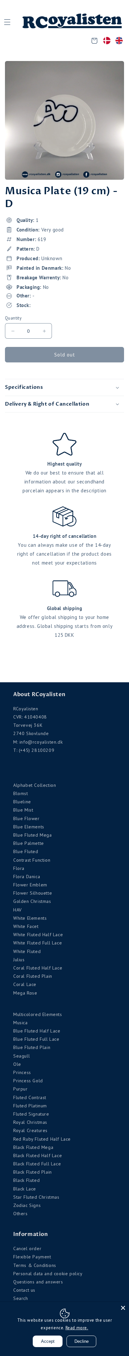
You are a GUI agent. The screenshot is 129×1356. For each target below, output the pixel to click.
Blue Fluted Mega (32, 835)
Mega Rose (25, 993)
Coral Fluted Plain (32, 976)
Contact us (24, 1290)
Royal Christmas (30, 1122)
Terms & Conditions (34, 1265)
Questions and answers (38, 1282)
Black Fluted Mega (33, 1147)
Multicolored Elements (37, 1014)
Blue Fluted (25, 851)
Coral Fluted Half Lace (37, 968)
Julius (19, 960)
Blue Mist (23, 810)
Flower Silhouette (32, 893)
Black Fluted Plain (32, 1172)
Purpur (20, 1089)
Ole (17, 1064)
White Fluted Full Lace (37, 943)
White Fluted (27, 951)
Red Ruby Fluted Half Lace (42, 1139)
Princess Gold (28, 1081)
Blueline (22, 802)
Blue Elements (28, 827)
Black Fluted (26, 1180)
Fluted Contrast (29, 1097)
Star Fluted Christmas (36, 1197)
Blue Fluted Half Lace (37, 1031)
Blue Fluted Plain (31, 1047)
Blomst (20, 793)
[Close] (123, 1308)
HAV (17, 910)
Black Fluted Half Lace (37, 1155)
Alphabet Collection (34, 785)
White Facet (26, 926)
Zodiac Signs (27, 1205)
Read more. (76, 1328)
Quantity (13, 318)
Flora (18, 868)
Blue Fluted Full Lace (36, 1039)
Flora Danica (26, 876)
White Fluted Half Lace (38, 935)
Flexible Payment (32, 1257)
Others (20, 1214)
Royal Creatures (30, 1130)
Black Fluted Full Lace (37, 1164)
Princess (22, 1072)
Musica (20, 1023)
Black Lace (24, 1189)
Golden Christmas (32, 901)
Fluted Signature (31, 1114)
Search (20, 1298)
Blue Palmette (28, 843)
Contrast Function (31, 860)
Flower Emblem (30, 885)
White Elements (30, 918)
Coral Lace (24, 984)
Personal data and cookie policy (48, 1274)
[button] (7, 22)
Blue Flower (26, 818)
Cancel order (27, 1248)
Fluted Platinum (30, 1106)
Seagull (21, 1056)
